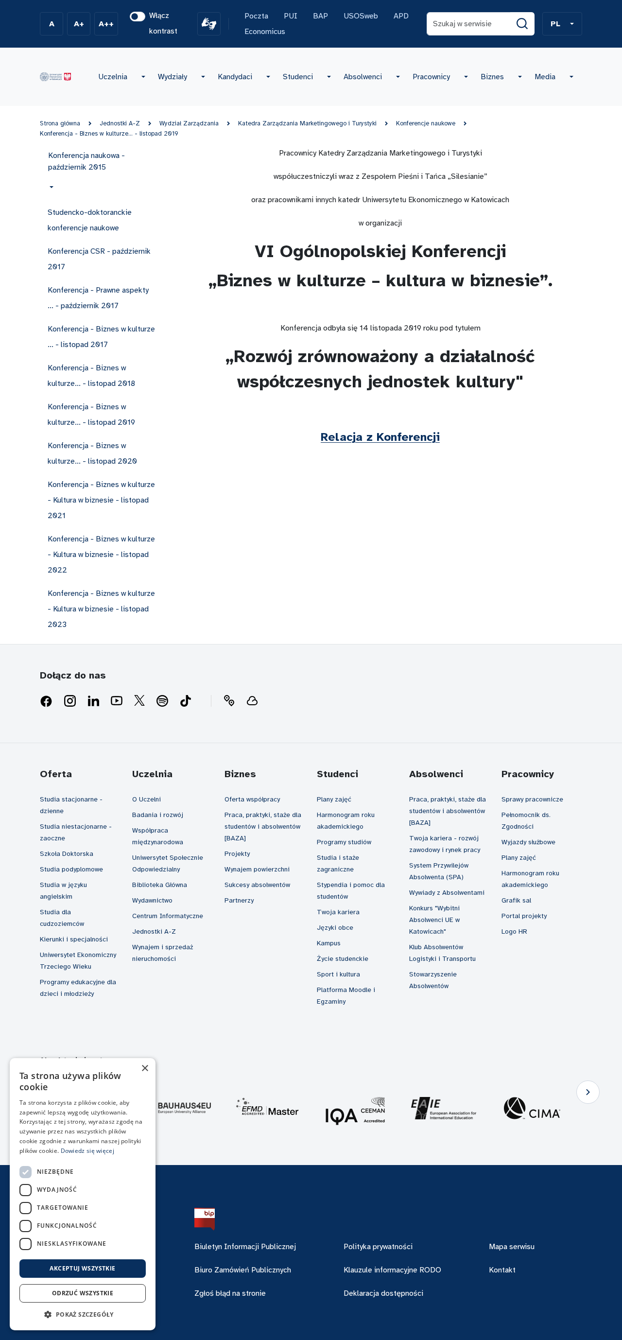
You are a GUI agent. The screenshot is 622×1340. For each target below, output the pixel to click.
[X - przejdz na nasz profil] (139, 701)
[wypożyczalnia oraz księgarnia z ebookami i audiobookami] (252, 701)
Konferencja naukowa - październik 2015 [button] (86, 161)
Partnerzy (239, 900)
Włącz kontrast (163, 23)
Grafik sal (516, 900)
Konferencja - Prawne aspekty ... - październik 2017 (98, 298)
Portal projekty (524, 916)
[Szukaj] (522, 23)
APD (401, 16)
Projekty (237, 854)
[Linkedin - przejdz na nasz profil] (93, 701)
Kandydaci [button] (235, 77)
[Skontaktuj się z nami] (229, 701)
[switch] (137, 16)
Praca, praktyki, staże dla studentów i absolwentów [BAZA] (263, 826)
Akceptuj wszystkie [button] (82, 1268)
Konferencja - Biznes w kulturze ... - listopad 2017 (101, 336)
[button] (562, 23)
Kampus (329, 943)
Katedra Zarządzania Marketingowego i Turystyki (307, 123)
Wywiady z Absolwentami (446, 892)
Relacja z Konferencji (380, 437)
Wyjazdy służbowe (528, 842)
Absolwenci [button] (363, 77)
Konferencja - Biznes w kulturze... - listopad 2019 (109, 134)
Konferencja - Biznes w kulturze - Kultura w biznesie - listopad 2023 (101, 609)
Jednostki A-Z (120, 123)
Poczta (256, 16)
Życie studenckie (342, 959)
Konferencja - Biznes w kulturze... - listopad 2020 (92, 453)
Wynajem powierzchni (257, 869)
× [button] (144, 1068)
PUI (290, 16)
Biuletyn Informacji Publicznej (245, 1247)
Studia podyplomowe (71, 869)
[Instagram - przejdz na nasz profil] (70, 701)
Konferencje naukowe (425, 123)
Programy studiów (344, 842)
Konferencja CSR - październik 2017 (99, 259)
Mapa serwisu (512, 1247)
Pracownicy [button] (431, 77)
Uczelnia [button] (112, 77)
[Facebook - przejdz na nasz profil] (46, 701)
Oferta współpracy (252, 799)
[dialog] (83, 1194)
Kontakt (502, 1270)
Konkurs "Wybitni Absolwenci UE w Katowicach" (434, 920)
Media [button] (545, 77)
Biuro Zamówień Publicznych (242, 1270)
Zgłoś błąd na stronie (230, 1293)
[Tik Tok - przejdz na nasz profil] (185, 701)
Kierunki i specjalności (74, 939)
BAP (320, 16)
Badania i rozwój (157, 815)
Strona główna (60, 123)
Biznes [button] (492, 77)
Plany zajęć (334, 799)
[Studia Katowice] (55, 77)
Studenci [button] (298, 77)
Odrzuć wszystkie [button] (82, 1293)
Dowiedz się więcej (87, 1151)
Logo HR (514, 931)
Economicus (264, 31)
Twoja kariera (338, 912)
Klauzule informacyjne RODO (392, 1270)
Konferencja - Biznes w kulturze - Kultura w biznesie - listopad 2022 (101, 554)
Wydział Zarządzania (189, 123)
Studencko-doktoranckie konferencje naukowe (90, 220)
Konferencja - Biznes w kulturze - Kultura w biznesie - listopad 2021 (101, 500)
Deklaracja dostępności (383, 1293)
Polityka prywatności (378, 1247)
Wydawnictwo (152, 900)
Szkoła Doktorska (66, 854)
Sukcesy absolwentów (257, 885)
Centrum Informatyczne (167, 916)
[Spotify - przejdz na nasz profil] (162, 701)
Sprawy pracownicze (532, 799)
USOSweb (361, 16)
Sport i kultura (338, 974)
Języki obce (335, 927)
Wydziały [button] (172, 77)
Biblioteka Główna (159, 885)
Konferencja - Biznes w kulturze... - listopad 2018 (91, 375)
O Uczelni (146, 799)
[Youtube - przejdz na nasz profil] (116, 701)
